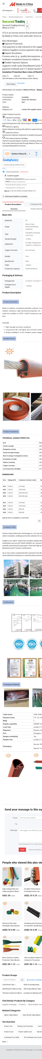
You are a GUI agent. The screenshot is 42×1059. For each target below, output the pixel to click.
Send (22, 850)
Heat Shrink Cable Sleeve (31, 1015)
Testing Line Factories (25, 1026)
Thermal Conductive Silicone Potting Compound (13, 993)
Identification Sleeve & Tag (11, 989)
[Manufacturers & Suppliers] (21, 4)
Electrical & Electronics (16, 17)
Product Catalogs (35, 980)
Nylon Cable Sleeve (11, 1015)
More (4, 1041)
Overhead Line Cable (11, 1037)
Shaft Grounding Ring (31, 984)
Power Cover (8, 1032)
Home (4, 17)
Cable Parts (29, 17)
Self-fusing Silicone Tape (32, 989)
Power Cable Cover (25, 1032)
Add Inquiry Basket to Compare (16, 196)
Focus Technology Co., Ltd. (29, 1050)
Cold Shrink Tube (8, 984)
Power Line (8, 1026)
